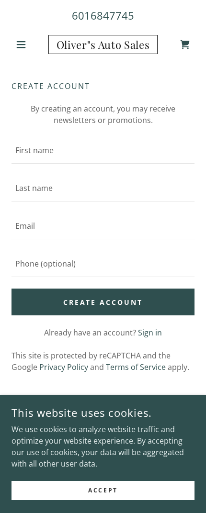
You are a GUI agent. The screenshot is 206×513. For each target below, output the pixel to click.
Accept (102, 490)
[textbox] (103, 150)
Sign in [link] (150, 332)
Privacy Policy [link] (63, 367)
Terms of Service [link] (136, 367)
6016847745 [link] (103, 15)
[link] (103, 44)
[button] (25, 44)
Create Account (103, 302)
